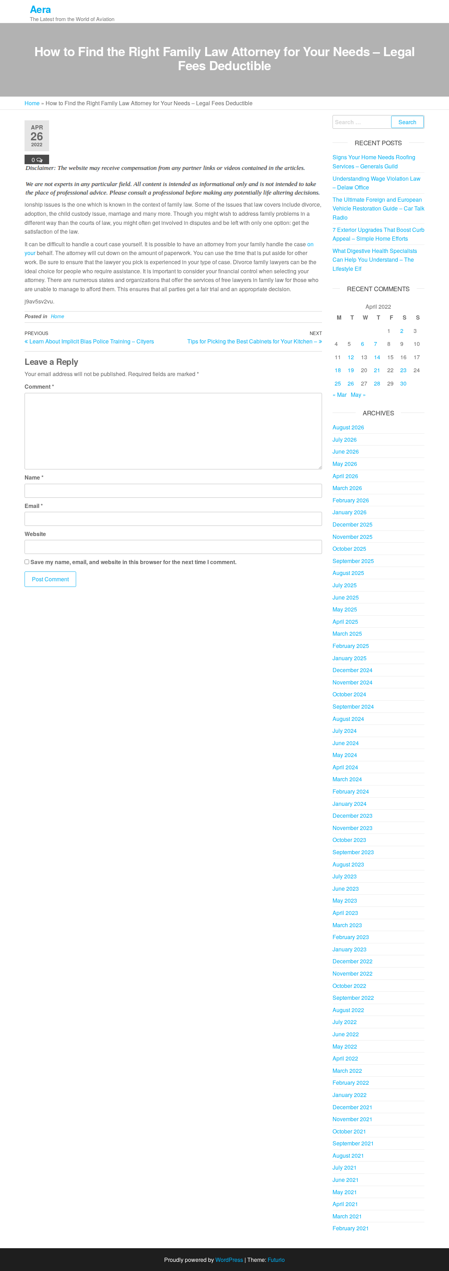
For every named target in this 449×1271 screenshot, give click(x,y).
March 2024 (347, 779)
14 (377, 357)
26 (351, 383)
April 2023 (345, 913)
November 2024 (353, 682)
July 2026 (345, 439)
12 (351, 357)
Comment (39, 386)
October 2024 (349, 694)
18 (338, 370)
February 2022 (351, 1082)
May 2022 (345, 1046)
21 (377, 370)
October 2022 (349, 986)
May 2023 (345, 900)
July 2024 (345, 731)
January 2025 (350, 658)
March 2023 (347, 925)
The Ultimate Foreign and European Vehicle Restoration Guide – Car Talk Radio (378, 208)
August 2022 (348, 1010)
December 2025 (353, 524)
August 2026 (348, 427)
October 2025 (349, 548)
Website (35, 534)
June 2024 (346, 743)
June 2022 (346, 1034)
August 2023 (348, 864)
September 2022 (353, 998)
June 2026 (346, 451)
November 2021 (353, 1119)
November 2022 (353, 973)
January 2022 (350, 1095)
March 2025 (347, 633)
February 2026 (351, 500)
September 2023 (353, 852)
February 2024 (351, 791)
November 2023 (353, 828)
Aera (40, 9)
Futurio (276, 1260)
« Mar (340, 394)
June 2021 (346, 1180)
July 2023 (345, 876)
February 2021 (351, 1228)
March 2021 (347, 1216)
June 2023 (346, 888)
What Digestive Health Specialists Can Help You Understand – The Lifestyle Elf (375, 260)
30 (403, 383)
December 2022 (353, 961)
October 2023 (349, 840)
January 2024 (350, 804)
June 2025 (346, 597)
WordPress (229, 1260)
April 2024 (345, 767)
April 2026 (345, 476)
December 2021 (353, 1107)
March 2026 (347, 488)
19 (351, 370)
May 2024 (345, 755)
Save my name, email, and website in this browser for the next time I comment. (133, 562)
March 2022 (347, 1070)
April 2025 (345, 621)
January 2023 (350, 949)
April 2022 (345, 1058)
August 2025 (348, 573)
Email (34, 506)
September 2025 (353, 561)
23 (403, 370)
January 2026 (350, 512)
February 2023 (351, 937)
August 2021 (348, 1155)
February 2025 (351, 646)
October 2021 (349, 1131)
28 (377, 383)
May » (358, 394)
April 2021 (345, 1204)
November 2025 (353, 537)
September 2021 (353, 1143)
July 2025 (345, 585)
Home (32, 103)
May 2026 (345, 464)
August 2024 (348, 719)
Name (34, 477)
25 (338, 383)
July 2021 (345, 1167)
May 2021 (345, 1192)
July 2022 (345, 1022)
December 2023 (353, 815)
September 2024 (353, 706)
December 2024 (353, 670)
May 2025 (345, 609)
